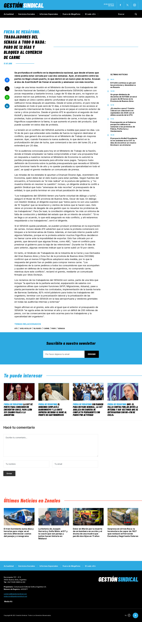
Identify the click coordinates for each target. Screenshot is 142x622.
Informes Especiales (49, 14)
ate (16, 328)
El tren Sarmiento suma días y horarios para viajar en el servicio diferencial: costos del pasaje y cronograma (19, 532)
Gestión (24, 5)
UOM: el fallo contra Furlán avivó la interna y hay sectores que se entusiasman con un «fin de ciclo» (122, 409)
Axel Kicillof (26, 328)
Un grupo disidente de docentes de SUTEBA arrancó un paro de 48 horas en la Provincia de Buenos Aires (123, 97)
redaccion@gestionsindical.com (15, 596)
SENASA (61, 328)
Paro (53, 328)
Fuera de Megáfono (71, 14)
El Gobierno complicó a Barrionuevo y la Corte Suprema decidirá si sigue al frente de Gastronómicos (52, 409)
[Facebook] (120, 5)
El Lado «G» (90, 14)
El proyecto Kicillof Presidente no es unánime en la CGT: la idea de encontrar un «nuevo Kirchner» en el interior (123, 141)
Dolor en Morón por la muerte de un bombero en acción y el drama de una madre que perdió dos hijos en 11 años (87, 532)
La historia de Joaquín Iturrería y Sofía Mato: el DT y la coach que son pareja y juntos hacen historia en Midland (53, 534)
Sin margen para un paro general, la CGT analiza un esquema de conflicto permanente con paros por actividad (88, 409)
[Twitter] (127, 5)
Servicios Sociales (26, 14)
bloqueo (37, 328)
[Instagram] (134, 5)
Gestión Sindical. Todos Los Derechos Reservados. (33, 615)
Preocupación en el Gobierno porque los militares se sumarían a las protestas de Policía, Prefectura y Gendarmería (123, 126)
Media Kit (8, 601)
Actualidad (9, 14)
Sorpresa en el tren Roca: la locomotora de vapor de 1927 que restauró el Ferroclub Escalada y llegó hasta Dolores (122, 532)
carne (46, 328)
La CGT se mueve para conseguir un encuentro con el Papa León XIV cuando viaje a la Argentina (18, 409)
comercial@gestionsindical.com (15, 594)
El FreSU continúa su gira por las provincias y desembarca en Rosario (123, 85)
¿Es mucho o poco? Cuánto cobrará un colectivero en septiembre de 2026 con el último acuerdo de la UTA (122, 111)
